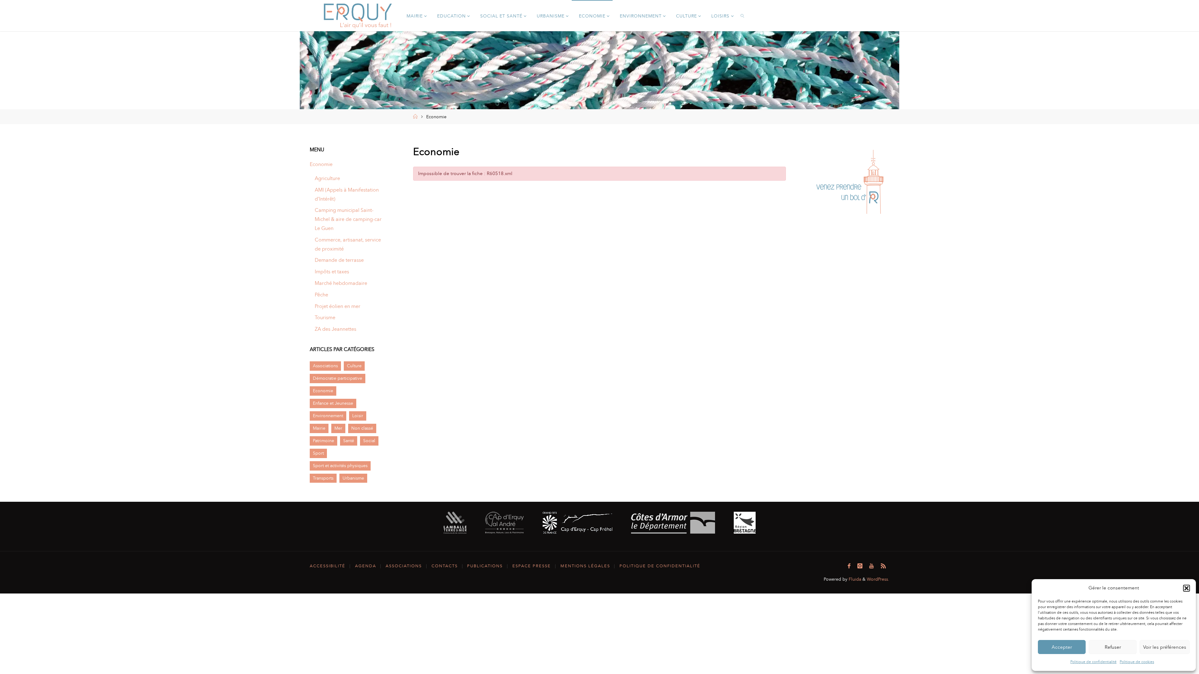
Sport (318, 453)
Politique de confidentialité (1093, 662)
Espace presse (531, 566)
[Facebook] (849, 566)
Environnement (328, 415)
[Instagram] (860, 566)
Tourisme (325, 317)
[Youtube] (871, 566)
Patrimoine (323, 440)
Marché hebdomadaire (341, 283)
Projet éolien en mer (337, 306)
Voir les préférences (1164, 647)
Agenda (365, 566)
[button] (1186, 588)
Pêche (321, 295)
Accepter (1062, 647)
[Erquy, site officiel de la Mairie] (358, 15)
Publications (485, 566)
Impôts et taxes (332, 272)
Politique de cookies (1137, 662)
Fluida (854, 579)
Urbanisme (353, 478)
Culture (354, 366)
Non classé (362, 428)
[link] (743, 15)
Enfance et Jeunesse (333, 403)
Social (369, 440)
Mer (338, 428)
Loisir (357, 415)
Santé (348, 440)
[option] (850, 183)
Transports (323, 478)
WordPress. (878, 579)
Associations (325, 366)
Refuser (1113, 647)
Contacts (445, 566)
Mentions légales (585, 566)
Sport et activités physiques (340, 465)
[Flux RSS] (883, 566)
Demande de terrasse (339, 260)
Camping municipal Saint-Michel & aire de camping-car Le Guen (348, 219)
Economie (321, 164)
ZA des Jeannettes (335, 329)
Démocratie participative (337, 378)
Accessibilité (327, 566)
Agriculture (327, 178)
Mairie (319, 428)
